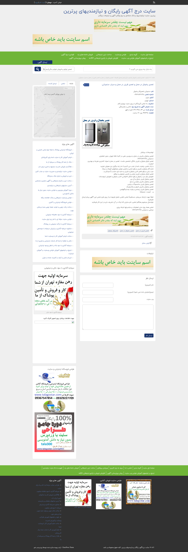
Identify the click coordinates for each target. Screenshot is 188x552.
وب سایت (150, 299)
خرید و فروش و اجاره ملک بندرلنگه (59, 176)
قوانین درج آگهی (67, 54)
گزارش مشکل (146, 243)
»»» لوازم (148, 77)
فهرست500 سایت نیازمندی (52, 468)
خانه (153, 77)
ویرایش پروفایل (102, 468)
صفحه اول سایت (147, 54)
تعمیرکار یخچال (113, 230)
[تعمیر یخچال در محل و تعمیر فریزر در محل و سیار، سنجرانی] (97, 132)
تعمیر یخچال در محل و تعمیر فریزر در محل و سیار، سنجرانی (127, 84)
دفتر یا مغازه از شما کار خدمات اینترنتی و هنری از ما (54, 240)
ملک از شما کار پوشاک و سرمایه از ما (59, 162)
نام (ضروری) (149, 284)
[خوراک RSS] (154, 2)
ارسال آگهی (42, 62)
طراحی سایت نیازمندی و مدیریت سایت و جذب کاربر (53, 171)
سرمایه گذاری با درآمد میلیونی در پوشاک (57, 224)
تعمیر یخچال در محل (127, 230)
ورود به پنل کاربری (116, 468)
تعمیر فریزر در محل (142, 230)
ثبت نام (42, 2)
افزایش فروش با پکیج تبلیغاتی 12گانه (103, 58)
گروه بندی (133, 54)
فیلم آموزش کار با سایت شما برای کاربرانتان (56, 157)
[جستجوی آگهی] (38, 69)
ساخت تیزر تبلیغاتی (104, 54)
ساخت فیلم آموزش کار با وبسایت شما (58, 236)
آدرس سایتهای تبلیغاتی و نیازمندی (59, 185)
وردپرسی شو (38, 547)
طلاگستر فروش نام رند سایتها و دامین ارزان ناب (55, 166)
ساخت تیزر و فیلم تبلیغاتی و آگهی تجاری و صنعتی (53, 180)
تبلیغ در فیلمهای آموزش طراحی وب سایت (137, 58)
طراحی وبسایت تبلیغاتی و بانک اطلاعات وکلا (56, 197)
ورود (36, 2)
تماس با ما (128, 468)
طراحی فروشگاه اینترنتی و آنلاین (60, 202)
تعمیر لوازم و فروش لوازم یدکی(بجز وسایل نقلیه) (129, 77)
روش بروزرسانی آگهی (77, 58)
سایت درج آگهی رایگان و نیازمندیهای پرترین (109, 11)
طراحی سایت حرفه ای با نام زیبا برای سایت (57, 219)
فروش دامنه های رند (85, 54)
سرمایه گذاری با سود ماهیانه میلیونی (59, 214)
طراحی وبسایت (120, 54)
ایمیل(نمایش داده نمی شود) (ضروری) (140, 292)
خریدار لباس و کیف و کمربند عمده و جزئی (57, 257)
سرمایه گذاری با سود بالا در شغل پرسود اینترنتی (55, 245)
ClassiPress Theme (68, 547)
